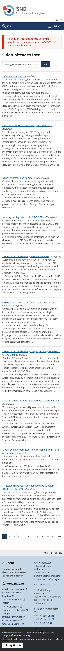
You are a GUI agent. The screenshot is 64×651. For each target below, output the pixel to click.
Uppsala (11, 623)
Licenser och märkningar (46, 579)
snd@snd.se (40, 603)
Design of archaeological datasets (19, 177)
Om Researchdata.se (44, 584)
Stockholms (13, 610)
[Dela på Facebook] (51, 553)
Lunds (10, 606)
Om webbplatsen (42, 562)
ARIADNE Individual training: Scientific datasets (25, 256)
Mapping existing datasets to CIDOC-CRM (23, 217)
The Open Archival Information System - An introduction (30, 400)
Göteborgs (13, 589)
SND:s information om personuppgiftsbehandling (27, 125)
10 (48, 536)
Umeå (10, 620)
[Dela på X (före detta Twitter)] (56, 553)
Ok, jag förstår (13, 645)
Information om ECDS (13, 76)
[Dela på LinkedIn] (60, 553)
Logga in (58, 19)
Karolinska (12, 599)
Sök (9, 26)
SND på (39, 608)
